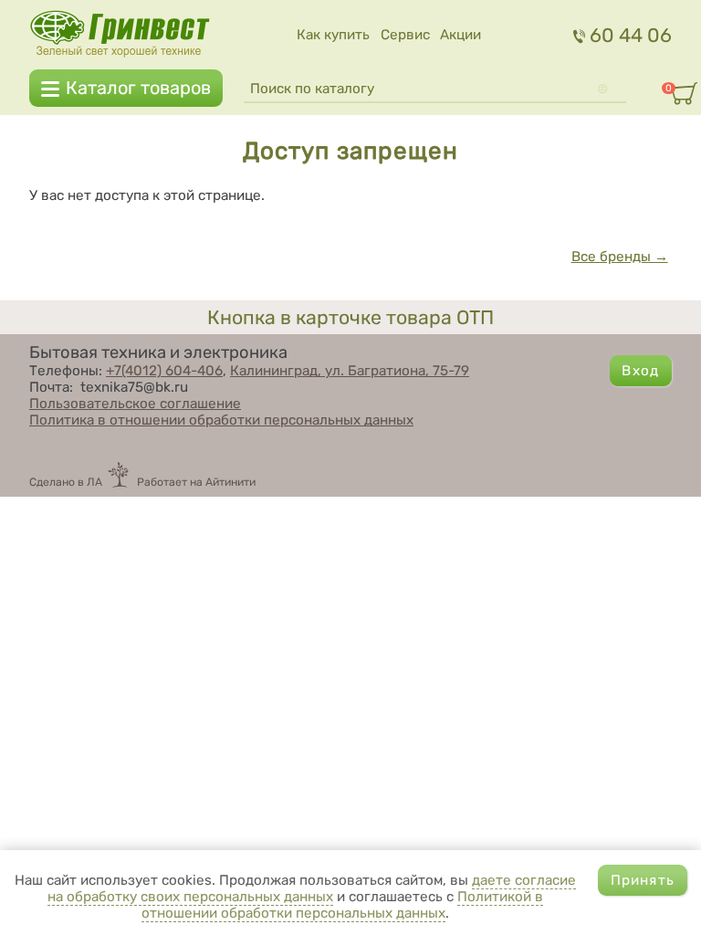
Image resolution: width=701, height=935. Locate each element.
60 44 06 (631, 35)
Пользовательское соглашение (135, 403)
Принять (643, 880)
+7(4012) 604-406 (164, 370)
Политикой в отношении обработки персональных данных (342, 904)
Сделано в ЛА (65, 482)
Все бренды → (619, 256)
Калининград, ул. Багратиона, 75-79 (349, 370)
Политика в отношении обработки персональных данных (221, 420)
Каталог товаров (138, 89)
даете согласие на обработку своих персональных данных (311, 888)
